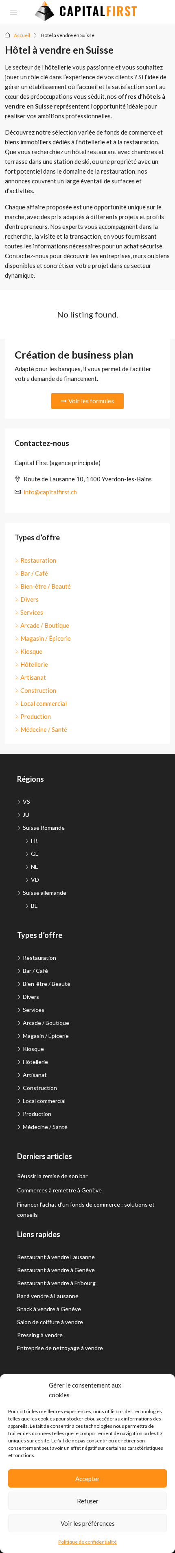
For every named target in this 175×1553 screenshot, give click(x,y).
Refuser (87, 1501)
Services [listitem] (31, 612)
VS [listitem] (26, 801)
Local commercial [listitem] (43, 703)
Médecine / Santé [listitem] (43, 729)
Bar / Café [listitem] (34, 573)
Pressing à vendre (40, 1334)
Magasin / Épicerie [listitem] (45, 638)
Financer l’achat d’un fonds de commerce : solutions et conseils (86, 1209)
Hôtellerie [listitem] (34, 664)
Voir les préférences (88, 1523)
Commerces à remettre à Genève (59, 1190)
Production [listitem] (35, 716)
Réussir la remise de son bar (52, 1175)
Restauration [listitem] (38, 560)
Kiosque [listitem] (31, 651)
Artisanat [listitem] (33, 677)
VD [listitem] (35, 879)
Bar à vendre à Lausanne (48, 1295)
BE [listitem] (34, 905)
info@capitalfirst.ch (50, 492)
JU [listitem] (26, 814)
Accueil (22, 35)
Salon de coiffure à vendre (50, 1321)
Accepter (87, 1478)
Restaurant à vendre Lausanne (56, 1256)
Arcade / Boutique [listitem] (44, 625)
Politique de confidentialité (87, 1542)
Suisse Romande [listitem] (44, 827)
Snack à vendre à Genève (49, 1308)
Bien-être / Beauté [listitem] (45, 586)
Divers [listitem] (29, 599)
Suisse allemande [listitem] (44, 892)
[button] (87, 401)
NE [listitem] (34, 866)
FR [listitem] (34, 840)
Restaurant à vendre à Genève (56, 1269)
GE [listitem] (35, 853)
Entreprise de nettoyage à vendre (60, 1347)
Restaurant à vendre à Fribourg (56, 1282)
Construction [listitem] (38, 690)
